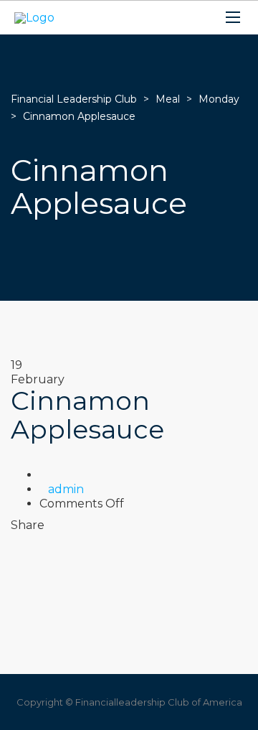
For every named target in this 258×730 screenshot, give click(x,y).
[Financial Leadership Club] (34, 17)
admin (66, 489)
